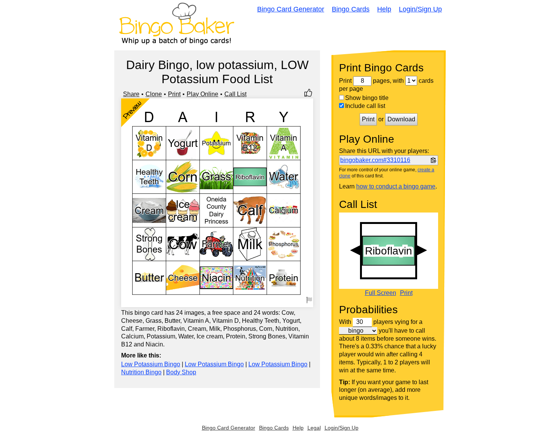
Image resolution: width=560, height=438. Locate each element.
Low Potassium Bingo (150, 364)
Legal (314, 427)
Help (384, 9)
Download (401, 119)
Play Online (202, 94)
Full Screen (380, 293)
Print (174, 94)
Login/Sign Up (420, 9)
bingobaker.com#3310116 (375, 160)
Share (131, 94)
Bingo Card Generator (290, 9)
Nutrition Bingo (141, 372)
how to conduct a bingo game (395, 186)
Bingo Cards (351, 9)
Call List (235, 94)
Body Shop (181, 372)
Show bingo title (367, 98)
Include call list (365, 106)
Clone (154, 94)
